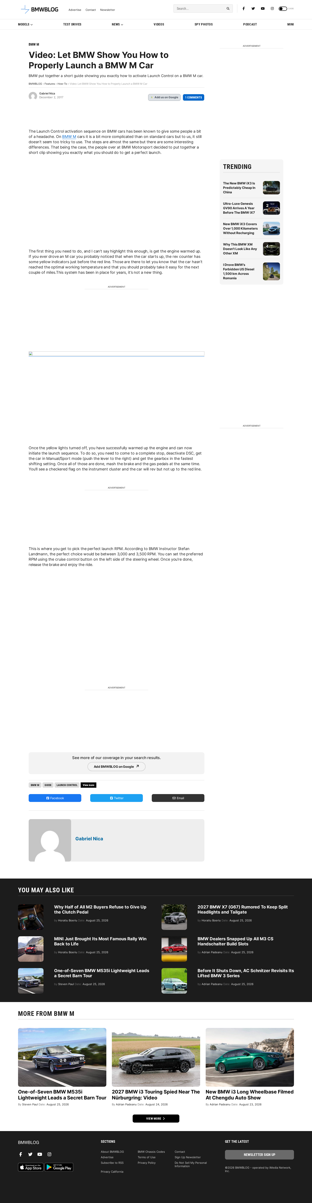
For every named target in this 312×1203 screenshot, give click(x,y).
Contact (91, 9)
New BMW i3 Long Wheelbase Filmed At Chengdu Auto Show (250, 1095)
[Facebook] (244, 8)
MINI (290, 24)
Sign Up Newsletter (188, 1157)
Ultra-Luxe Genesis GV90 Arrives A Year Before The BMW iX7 (239, 208)
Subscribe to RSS (112, 1162)
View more (154, 1118)
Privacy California (112, 1171)
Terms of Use (147, 1157)
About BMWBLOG (112, 1151)
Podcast (250, 24)
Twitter (118, 798)
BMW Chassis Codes (151, 1151)
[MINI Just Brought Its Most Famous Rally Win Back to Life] (31, 938)
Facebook (56, 798)
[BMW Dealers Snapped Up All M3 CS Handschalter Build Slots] (174, 938)
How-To (62, 83)
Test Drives (72, 24)
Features (50, 83)
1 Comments (193, 97)
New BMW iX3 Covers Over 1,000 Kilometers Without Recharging (240, 228)
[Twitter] (253, 8)
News (116, 24)
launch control (67, 785)
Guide (48, 785)
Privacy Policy (147, 1162)
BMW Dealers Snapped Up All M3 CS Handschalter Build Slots (235, 941)
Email (180, 798)
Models (24, 24)
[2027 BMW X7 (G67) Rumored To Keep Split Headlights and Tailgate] (174, 906)
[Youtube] (263, 8)
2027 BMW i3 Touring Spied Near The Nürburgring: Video (156, 1095)
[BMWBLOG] (52, 1143)
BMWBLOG (35, 83)
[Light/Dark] (283, 9)
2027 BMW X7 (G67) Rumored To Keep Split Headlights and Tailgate (243, 909)
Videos (159, 24)
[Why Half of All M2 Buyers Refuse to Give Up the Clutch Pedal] (31, 906)
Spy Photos (204, 24)
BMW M (34, 44)
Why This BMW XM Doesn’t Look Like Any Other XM (240, 248)
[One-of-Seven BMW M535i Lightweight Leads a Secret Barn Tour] (31, 970)
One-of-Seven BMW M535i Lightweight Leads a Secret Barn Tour (62, 1095)
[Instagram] (272, 8)
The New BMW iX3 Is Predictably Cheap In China (239, 187)
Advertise (75, 9)
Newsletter (107, 9)
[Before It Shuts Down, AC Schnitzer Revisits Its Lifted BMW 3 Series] (174, 970)
